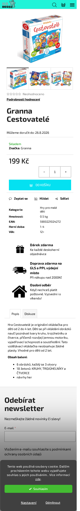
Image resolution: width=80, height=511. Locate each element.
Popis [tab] (15, 314)
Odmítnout (53, 502)
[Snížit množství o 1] (44, 172)
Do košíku (43, 185)
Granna (26, 148)
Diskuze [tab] (29, 314)
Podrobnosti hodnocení (23, 99)
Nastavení (28, 503)
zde (38, 479)
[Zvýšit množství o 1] (65, 172)
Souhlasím (40, 489)
